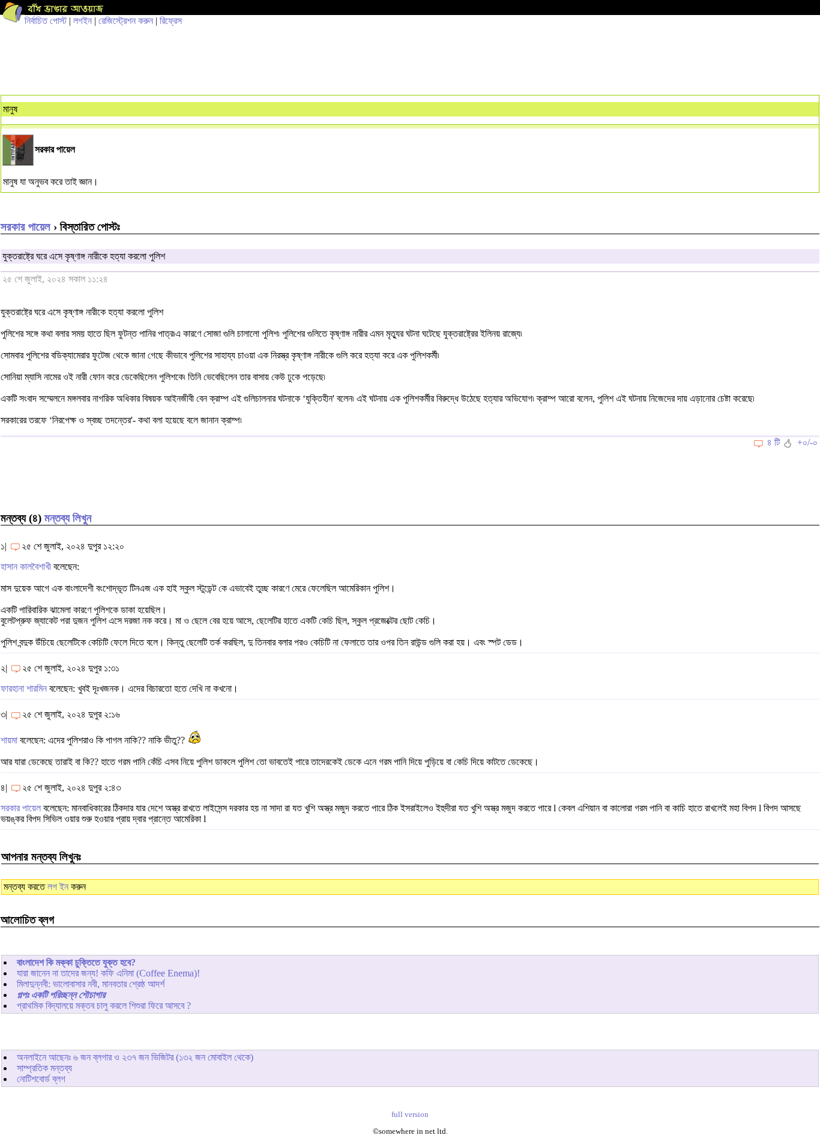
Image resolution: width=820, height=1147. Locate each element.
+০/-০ (807, 442)
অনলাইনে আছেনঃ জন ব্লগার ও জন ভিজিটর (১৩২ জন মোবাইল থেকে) (135, 1057)
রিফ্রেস (171, 21)
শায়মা (9, 740)
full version (410, 1114)
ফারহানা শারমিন (24, 688)
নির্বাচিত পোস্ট (46, 21)
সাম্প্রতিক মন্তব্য (44, 1068)
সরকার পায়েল (25, 226)
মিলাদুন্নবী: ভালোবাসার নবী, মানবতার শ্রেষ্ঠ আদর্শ (90, 984)
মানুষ (10, 109)
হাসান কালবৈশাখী (26, 566)
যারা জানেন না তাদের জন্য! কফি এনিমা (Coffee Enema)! (108, 973)
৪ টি (773, 442)
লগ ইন (57, 887)
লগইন (82, 21)
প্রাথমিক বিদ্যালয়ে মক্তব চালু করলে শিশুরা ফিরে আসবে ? (104, 1005)
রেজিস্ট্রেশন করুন (125, 21)
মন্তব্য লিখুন (67, 518)
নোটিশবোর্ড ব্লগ (41, 1079)
